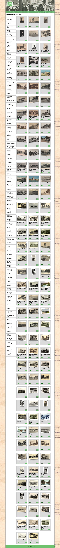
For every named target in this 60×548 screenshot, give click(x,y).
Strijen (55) (8, 301)
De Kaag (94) (9, 53)
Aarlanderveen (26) (9, 20)
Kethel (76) (8, 138)
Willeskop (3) (9, 335)
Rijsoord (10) (9, 265)
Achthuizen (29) (9, 23)
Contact (37, 12)
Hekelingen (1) (9, 108)
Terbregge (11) (9, 308)
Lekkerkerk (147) (9, 162)
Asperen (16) (9, 31)
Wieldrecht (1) (9, 331)
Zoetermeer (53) (9, 346)
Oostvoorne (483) (9, 224)
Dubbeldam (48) (9, 68)
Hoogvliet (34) (9, 127)
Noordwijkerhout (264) (10, 216)
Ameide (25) (8, 27)
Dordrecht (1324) (9, 65)
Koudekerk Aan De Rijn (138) (11, 143)
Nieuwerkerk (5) (9, 201)
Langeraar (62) (9, 151)
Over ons (30, 12)
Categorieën (22, 12)
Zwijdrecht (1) (9, 354)
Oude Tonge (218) (9, 235)
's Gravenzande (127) (10, 19)
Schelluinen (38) (9, 277)
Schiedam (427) (9, 281)
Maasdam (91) (9, 169)
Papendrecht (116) (9, 243)
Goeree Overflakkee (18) (10, 82)
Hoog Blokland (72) (9, 124)
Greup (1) (8, 92)
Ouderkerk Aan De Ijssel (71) (11, 239)
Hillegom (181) (9, 120)
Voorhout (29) (9, 319)
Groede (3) (8, 93)
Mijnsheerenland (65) (10, 184)
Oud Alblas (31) (9, 231)
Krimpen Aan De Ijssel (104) (11, 146)
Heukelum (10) (9, 116)
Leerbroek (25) (9, 154)
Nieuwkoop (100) (9, 205)
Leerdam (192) (9, 155)
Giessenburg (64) (9, 78)
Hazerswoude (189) (9, 101)
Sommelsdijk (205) (9, 292)
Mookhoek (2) (9, 189)
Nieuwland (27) (9, 207)
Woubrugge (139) (9, 338)
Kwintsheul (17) (9, 150)
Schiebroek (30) (9, 280)
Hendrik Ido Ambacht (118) (10, 112)
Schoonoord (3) (9, 284)
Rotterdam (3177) (9, 270)
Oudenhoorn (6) (9, 238)
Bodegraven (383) (9, 45)
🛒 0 (45, 12)
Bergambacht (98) (9, 35)
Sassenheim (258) (9, 274)
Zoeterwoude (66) (9, 347)
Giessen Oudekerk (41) (10, 77)
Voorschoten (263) (9, 320)
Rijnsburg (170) (9, 261)
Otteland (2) (8, 227)
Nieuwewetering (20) (10, 204)
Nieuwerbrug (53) (9, 200)
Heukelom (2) (9, 115)
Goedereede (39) (9, 81)
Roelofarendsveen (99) (10, 269)
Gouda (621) (8, 86)
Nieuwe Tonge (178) (10, 197)
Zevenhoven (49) (9, 342)
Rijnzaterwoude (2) (9, 262)
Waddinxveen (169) (9, 323)
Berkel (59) (8, 38)
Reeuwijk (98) (9, 255)
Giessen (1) (8, 72)
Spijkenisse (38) (9, 293)
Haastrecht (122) (9, 96)
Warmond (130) (9, 324)
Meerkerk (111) (9, 177)
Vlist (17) (8, 316)
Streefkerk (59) (9, 300)
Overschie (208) (9, 242)
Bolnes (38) (8, 46)
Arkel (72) (8, 30)
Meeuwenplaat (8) (9, 178)
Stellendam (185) (9, 296)
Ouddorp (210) (9, 234)
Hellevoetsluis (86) (9, 111)
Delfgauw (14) (9, 57)
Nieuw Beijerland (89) (10, 193)
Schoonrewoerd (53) (10, 285)
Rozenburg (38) (9, 273)
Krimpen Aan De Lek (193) (10, 147)
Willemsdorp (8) (9, 334)
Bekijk (25, 26)
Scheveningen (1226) (10, 278)
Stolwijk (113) (9, 297)
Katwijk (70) (8, 132)
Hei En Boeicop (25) (10, 105)
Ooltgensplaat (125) (9, 223)
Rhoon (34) (8, 257)
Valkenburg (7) (9, 312)
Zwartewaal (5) (9, 353)
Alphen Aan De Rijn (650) (10, 26)
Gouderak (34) (9, 88)
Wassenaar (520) (9, 326)
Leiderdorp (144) (9, 158)
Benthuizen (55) (9, 34)
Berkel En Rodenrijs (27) (10, 39)
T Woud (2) (8, 304)
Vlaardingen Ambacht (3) (10, 315)
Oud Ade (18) (9, 230)
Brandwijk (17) (9, 49)
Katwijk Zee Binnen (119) (10, 135)
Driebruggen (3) (9, 66)
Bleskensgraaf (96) (9, 43)
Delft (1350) (8, 58)
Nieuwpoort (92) (9, 208)
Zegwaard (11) (9, 339)
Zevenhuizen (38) (9, 343)
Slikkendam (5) (9, 288)
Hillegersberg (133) (9, 119)
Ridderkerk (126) (9, 258)
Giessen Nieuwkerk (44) (10, 73)
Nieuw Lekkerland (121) (10, 196)
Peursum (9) (8, 247)
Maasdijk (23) (9, 170)
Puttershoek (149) (9, 254)
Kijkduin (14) (8, 139)
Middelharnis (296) (9, 182)
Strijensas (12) (9, 303)
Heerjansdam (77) (9, 104)
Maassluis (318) (9, 174)
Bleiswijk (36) (9, 42)
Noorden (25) (9, 212)
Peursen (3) (8, 246)
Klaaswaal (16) (9, 142)
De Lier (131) (9, 54)
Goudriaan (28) (9, 89)
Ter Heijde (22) (9, 307)
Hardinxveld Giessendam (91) (11, 100)
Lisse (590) (8, 165)
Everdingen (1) (9, 69)
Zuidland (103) (9, 350)
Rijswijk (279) (9, 266)
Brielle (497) (8, 50)
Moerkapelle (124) (9, 185)
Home (15, 12)
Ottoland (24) (9, 228)
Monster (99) (8, 188)
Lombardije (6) (9, 166)
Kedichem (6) (9, 136)
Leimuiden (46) (9, 161)
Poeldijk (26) (8, 251)
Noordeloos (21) (9, 211)
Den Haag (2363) (9, 61)
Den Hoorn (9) (9, 62)
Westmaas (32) (9, 330)
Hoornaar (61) (9, 128)
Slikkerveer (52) (9, 289)
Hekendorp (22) (9, 109)
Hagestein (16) (9, 97)
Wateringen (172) (9, 327)
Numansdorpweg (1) (10, 220)
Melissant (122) (9, 181)
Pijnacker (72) (9, 250)
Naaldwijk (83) (9, 192)
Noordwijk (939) (9, 215)
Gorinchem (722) (9, 85)
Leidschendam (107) (10, 159)
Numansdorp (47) (9, 219)
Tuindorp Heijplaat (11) (10, 311)
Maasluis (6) (8, 173)
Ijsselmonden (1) (9, 131)
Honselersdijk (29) (9, 123)
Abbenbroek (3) (9, 22)
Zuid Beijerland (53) (10, 349)
